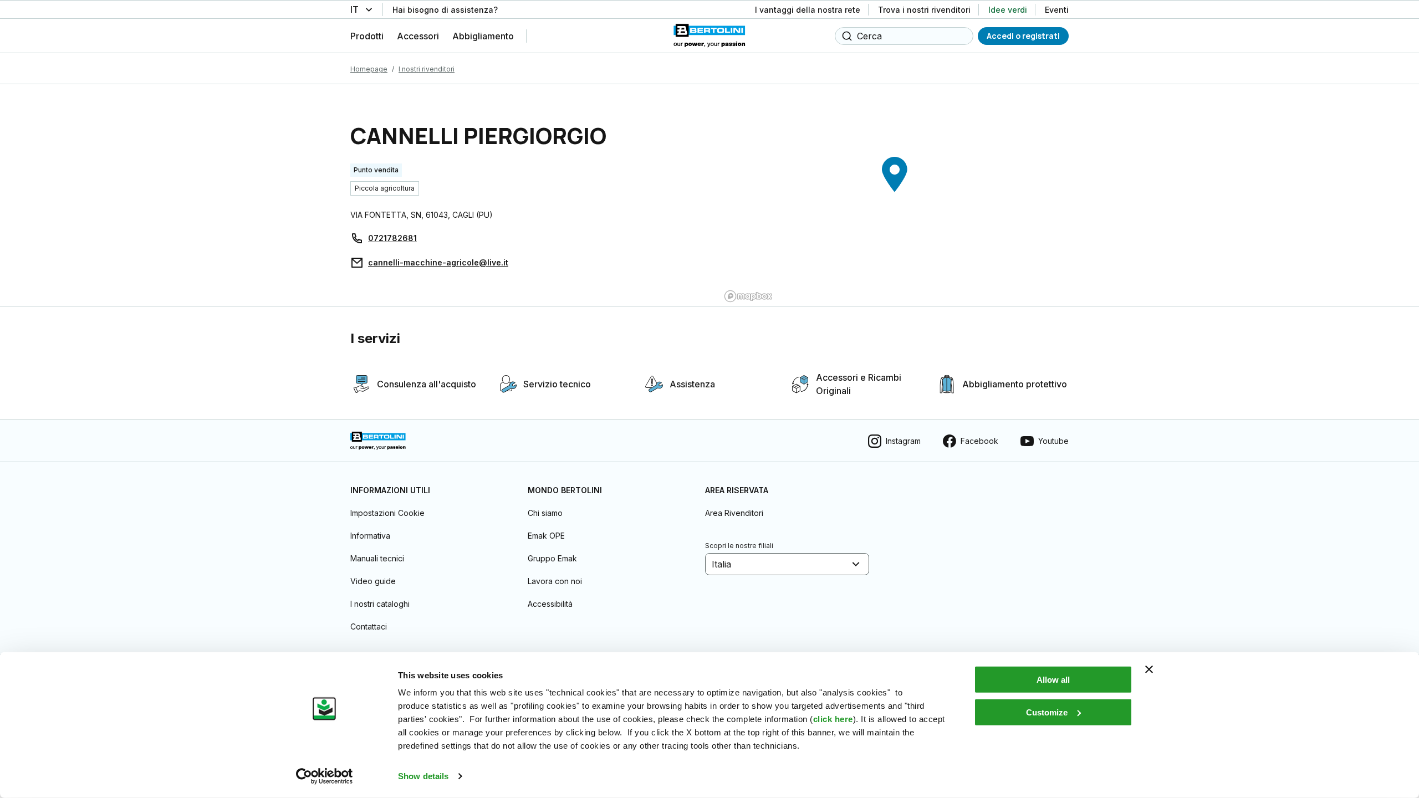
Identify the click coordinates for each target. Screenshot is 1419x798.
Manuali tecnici (377, 558)
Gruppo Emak (552, 558)
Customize (1047, 712)
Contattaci (368, 626)
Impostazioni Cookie (387, 513)
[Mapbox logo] (748, 296)
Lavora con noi (555, 581)
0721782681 (392, 238)
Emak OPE (546, 535)
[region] (895, 195)
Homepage (368, 69)
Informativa (370, 535)
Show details (423, 776)
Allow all (1053, 679)
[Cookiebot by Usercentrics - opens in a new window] (324, 776)
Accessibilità (550, 603)
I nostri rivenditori (427, 69)
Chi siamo (545, 513)
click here (833, 719)
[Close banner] (1149, 669)
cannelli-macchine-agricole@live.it (438, 262)
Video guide (373, 581)
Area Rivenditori (734, 513)
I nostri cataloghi (380, 603)
